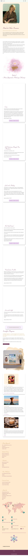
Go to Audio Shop (6, 414)
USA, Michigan (13, 522)
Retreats (3, 457)
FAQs (3, 499)
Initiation (3, 474)
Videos (3, 464)
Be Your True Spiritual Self (5, 453)
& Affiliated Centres (4, 494)
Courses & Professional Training (6, 482)
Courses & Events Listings (5, 484)
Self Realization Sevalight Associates (6, 495)
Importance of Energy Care (5, 454)
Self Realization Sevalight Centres (6, 493)
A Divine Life (3, 446)
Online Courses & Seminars (5, 483)
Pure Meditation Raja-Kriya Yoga (6, 473)
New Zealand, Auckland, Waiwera (6, 522)
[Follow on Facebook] (23, 529)
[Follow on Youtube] (21, 529)
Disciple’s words (4, 448)
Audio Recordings (4, 463)
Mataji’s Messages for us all (5, 447)
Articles (3, 465)
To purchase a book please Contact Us (14, 327)
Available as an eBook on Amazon (14, 120)
